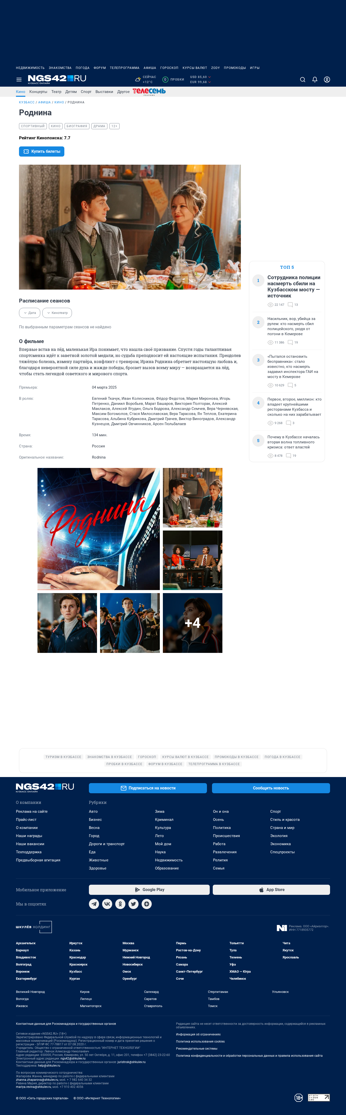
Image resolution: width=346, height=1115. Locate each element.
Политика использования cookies (200, 1041)
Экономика (280, 844)
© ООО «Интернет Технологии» (97, 1098)
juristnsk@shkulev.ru (132, 1062)
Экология (278, 836)
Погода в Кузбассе (282, 757)
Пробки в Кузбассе (124, 764)
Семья (218, 868)
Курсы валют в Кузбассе (185, 757)
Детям (71, 91)
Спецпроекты (282, 852)
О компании (27, 827)
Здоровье (97, 868)
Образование (167, 868)
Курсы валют (195, 68)
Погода (83, 68)
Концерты (38, 91)
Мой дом (163, 844)
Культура (163, 827)
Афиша (150, 68)
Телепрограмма (125, 68)
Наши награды (29, 836)
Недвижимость (30, 68)
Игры (255, 68)
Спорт (86, 91)
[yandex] (147, 904)
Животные (98, 860)
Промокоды (235, 68)
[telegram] (94, 904)
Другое (123, 91)
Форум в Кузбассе (165, 764)
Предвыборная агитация (38, 860)
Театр (56, 91)
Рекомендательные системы (196, 1048)
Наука (160, 852)
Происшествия (226, 836)
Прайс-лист (26, 819)
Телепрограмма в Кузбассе (214, 764)
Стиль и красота (285, 819)
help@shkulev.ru (49, 1065)
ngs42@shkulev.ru (73, 1058)
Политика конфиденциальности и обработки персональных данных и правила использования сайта (249, 1055)
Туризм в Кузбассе (63, 757)
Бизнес (95, 819)
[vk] (107, 904)
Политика (222, 827)
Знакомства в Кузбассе (109, 757)
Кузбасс (27, 102)
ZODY (215, 68)
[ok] (120, 904)
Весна (94, 827)
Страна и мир (282, 827)
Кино (20, 91)
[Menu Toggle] (19, 79)
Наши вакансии (30, 844)
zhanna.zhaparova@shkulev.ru (37, 1080)
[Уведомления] (315, 79)
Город (94, 836)
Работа (219, 844)
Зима (159, 811)
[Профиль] (327, 79)
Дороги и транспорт (107, 844)
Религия (220, 860)
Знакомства (60, 68)
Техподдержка (29, 852)
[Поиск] (303, 79)
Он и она (221, 811)
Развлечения (225, 852)
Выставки (104, 91)
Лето (159, 836)
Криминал (164, 819)
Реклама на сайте (32, 811)
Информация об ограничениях (198, 1034)
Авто (93, 811)
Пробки (174, 79)
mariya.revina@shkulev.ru (33, 1087)
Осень (218, 819)
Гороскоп (169, 68)
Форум (100, 68)
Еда (92, 852)
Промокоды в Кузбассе (237, 757)
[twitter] (133, 904)
